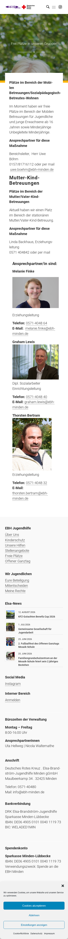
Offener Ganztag (17, 561)
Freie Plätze (13, 556)
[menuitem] (46, 7)
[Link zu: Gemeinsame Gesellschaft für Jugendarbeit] (10, 627)
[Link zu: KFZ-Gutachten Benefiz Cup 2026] (10, 614)
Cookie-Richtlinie (21, 933)
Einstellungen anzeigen (34, 924)
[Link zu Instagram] (60, 7)
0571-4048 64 (36, 323)
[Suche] (46, 7)
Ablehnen (34, 915)
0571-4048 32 (36, 483)
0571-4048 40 (36, 397)
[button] (63, 886)
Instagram (13, 684)
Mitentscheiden (16, 586)
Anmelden (12, 700)
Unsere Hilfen (15, 545)
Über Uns (12, 535)
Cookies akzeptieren (34, 905)
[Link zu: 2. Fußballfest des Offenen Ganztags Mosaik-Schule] (10, 641)
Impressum (49, 933)
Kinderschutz (15, 540)
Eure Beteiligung (17, 580)
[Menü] (54, 7)
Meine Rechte (15, 591)
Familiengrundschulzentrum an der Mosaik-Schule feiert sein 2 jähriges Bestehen (38, 661)
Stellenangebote (17, 550)
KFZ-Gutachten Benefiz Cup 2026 (36, 616)
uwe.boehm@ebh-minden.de (32, 169)
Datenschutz (36, 933)
